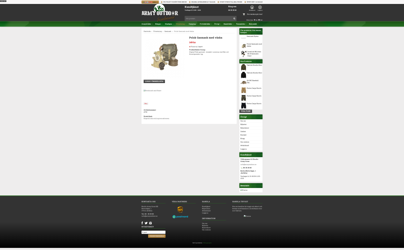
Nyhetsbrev (244, 128)
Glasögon (168, 24)
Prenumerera (157, 236)
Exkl (261, 20)
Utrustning (180, 24)
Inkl (257, 20)
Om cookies (244, 142)
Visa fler (246, 111)
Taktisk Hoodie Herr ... (254, 66)
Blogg (242, 138)
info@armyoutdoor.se (248, 164)
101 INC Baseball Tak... (253, 81)
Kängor (158, 24)
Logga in (260, 10)
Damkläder (228, 24)
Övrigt (216, 24)
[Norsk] (149, 2)
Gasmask (167, 31)
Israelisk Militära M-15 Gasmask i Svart (254, 54)
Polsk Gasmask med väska (254, 45)
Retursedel (253, 24)
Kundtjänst (206, 206)
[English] (145, 2)
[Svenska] (143, 2)
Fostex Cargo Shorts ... (254, 89)
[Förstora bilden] (164, 57)
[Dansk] (151, 2)
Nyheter (243, 124)
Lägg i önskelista (154, 81)
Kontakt (243, 135)
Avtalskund (252, 10)
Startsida (147, 31)
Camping (192, 24)
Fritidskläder (205, 24)
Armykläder (146, 24)
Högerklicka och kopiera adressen (156, 118)
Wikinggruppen (207, 243)
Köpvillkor (206, 209)
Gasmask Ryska (252, 36)
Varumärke (240, 24)
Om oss (243, 121)
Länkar (243, 131)
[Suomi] (147, 2)
